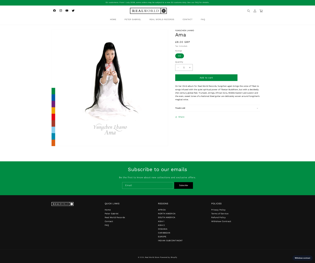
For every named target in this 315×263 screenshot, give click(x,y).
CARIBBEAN (164, 233)
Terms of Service (219, 213)
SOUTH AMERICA (166, 217)
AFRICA (162, 210)
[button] (248, 11)
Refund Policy (218, 217)
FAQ (107, 225)
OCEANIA (162, 229)
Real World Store (152, 257)
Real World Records (115, 217)
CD (179, 56)
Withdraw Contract (221, 221)
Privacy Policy (218, 210)
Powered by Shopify (168, 257)
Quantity (179, 62)
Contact (109, 221)
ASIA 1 (161, 221)
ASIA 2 (161, 225)
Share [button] (181, 117)
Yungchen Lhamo (184, 30)
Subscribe (183, 185)
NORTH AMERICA (167, 213)
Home (108, 210)
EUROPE (162, 236)
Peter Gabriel (111, 213)
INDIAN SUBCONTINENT (170, 240)
